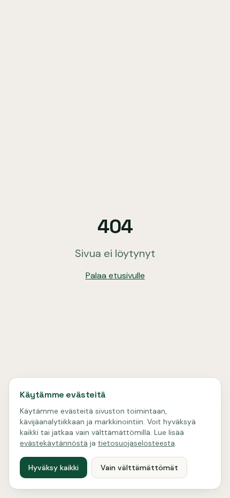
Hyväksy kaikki (53, 467)
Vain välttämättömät (139, 467)
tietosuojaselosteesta (136, 443)
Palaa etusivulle (115, 275)
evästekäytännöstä (54, 443)
